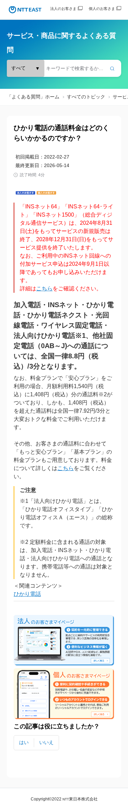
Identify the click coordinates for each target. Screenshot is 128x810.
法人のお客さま (63, 8)
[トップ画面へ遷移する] (25, 10)
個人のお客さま (102, 8)
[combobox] (64, 68)
